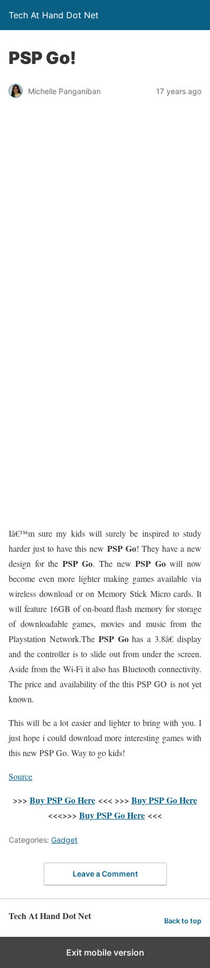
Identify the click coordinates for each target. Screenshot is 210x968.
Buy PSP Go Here (62, 800)
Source (20, 776)
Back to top (182, 921)
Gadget (64, 839)
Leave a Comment (105, 873)
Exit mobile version (105, 952)
